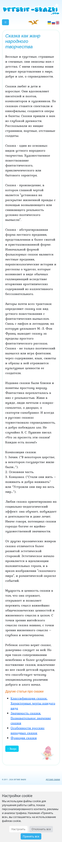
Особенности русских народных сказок (27, 730)
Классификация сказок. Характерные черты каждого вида (33, 703)
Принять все (31, 836)
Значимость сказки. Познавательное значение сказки (31, 718)
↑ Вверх (12, 749)
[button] (5, 22)
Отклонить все (41, 829)
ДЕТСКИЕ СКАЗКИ (53, 779)
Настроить (18, 829)
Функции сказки (24, 737)
